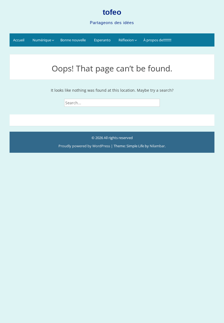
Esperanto (102, 40)
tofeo (112, 12)
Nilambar (157, 145)
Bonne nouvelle (73, 40)
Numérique (42, 40)
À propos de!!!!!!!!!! (157, 40)
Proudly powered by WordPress (84, 145)
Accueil (18, 40)
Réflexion (126, 40)
